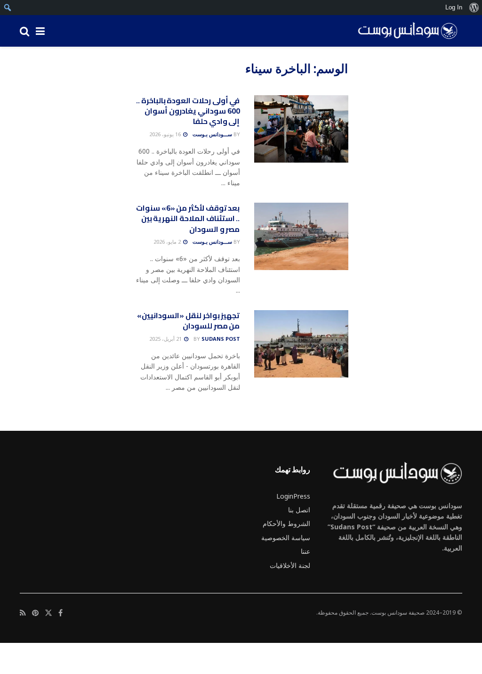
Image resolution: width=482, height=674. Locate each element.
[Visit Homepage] (404, 31)
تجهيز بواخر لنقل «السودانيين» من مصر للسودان (188, 320)
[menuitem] (474, 7)
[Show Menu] (40, 31)
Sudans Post (220, 338)
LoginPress (293, 496)
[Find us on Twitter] (48, 613)
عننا (305, 551)
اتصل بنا (299, 509)
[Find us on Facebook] (60, 613)
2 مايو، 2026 (167, 241)
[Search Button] (24, 31)
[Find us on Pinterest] (35, 613)
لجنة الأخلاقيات (290, 565)
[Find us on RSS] (23, 613)
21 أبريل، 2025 (166, 338)
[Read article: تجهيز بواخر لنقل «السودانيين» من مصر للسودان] (301, 344)
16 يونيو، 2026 (165, 134)
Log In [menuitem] (453, 7)
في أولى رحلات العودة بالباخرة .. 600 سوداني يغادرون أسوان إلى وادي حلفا (188, 111)
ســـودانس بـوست (212, 134)
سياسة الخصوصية (285, 537)
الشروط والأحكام (286, 523)
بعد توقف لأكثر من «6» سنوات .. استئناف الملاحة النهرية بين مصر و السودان (188, 218)
